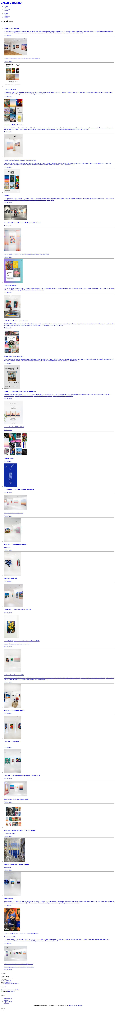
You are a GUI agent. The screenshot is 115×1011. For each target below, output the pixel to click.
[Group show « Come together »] (59, 727)
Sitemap (80, 1005)
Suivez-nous (3, 986)
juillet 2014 (6, 1003)
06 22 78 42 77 (8, 982)
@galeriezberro (11, 991)
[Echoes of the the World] (59, 271)
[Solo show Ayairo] (59, 884)
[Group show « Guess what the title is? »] (59, 696)
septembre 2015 (8, 1001)
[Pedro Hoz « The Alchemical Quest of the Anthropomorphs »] (59, 377)
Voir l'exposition (8, 35)
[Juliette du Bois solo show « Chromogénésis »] (59, 306)
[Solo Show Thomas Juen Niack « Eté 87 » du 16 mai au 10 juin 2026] (59, 47)
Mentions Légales (73, 1005)
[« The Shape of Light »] (59, 75)
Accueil (6, 6)
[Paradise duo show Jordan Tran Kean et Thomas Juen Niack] (59, 146)
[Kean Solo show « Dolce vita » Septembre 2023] (59, 789)
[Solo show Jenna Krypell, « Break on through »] (59, 850)
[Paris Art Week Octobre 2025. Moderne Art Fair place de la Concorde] (59, 212)
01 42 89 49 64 (7, 980)
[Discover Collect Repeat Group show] (59, 342)
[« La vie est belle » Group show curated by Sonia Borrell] (59, 475)
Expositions (7, 9)
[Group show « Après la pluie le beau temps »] (59, 530)
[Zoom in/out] (4, 1008)
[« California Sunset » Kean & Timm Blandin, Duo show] (59, 954)
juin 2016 (6, 1000)
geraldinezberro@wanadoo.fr (12, 983)
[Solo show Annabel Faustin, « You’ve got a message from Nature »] (59, 919)
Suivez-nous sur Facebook (13, 989)
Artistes (6, 8)
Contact (6, 10)
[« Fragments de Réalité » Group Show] (59, 110)
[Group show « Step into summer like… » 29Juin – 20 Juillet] (59, 816)
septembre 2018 (8, 998)
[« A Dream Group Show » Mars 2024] (59, 661)
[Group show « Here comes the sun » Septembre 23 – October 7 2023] (59, 761)
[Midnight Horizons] (59, 444)
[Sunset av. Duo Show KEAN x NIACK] (59, 413)
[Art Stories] (59, 181)
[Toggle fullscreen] (2, 1008)
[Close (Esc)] (1, 1008)
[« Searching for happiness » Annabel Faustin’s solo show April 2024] (59, 627)
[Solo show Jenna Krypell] (59, 564)
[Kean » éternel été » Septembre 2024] (59, 503)
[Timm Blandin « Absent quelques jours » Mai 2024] (59, 595)
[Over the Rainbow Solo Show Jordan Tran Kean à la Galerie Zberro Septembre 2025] (59, 240)
